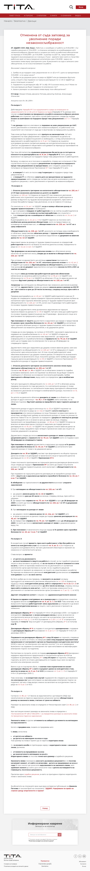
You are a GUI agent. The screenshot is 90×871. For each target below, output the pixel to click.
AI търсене (28, 15)
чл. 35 (48, 409)
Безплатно (20, 21)
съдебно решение (31, 774)
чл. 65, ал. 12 (52, 422)
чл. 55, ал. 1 (28, 427)
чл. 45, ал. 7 (40, 447)
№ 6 (52, 458)
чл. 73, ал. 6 (62, 339)
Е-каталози (41, 15)
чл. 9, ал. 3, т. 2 (69, 584)
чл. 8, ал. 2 (43, 155)
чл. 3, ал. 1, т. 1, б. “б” (56, 620)
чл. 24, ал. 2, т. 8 (33, 220)
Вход (81, 7)
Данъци (32, 21)
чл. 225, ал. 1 (74, 191)
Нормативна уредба (44, 864)
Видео (78, 15)
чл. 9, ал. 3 (44, 141)
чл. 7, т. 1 (68, 119)
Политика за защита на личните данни (16, 866)
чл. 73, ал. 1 (45, 438)
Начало (8, 21)
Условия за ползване (10, 864)
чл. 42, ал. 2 (73, 262)
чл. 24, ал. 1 (27, 206)
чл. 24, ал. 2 (69, 215)
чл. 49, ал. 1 (37, 296)
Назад (45, 808)
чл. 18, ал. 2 (55, 276)
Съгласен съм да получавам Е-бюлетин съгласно (43, 840)
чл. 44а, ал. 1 (50, 514)
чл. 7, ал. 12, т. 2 (66, 590)
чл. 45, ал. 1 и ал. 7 (29, 532)
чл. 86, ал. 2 (72, 705)
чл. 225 (61, 581)
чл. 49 (38, 312)
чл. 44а (40, 411)
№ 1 (47, 168)
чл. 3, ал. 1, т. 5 (59, 671)
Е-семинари (66, 15)
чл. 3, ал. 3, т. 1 (50, 631)
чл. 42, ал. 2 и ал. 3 (25, 247)
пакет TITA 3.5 (14, 15)
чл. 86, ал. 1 (23, 696)
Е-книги (53, 15)
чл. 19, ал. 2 (28, 278)
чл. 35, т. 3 (40, 400)
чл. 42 (22, 238)
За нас (84, 866)
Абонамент (82, 861)
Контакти (83, 864)
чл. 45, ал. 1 (49, 323)
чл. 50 (41, 359)
